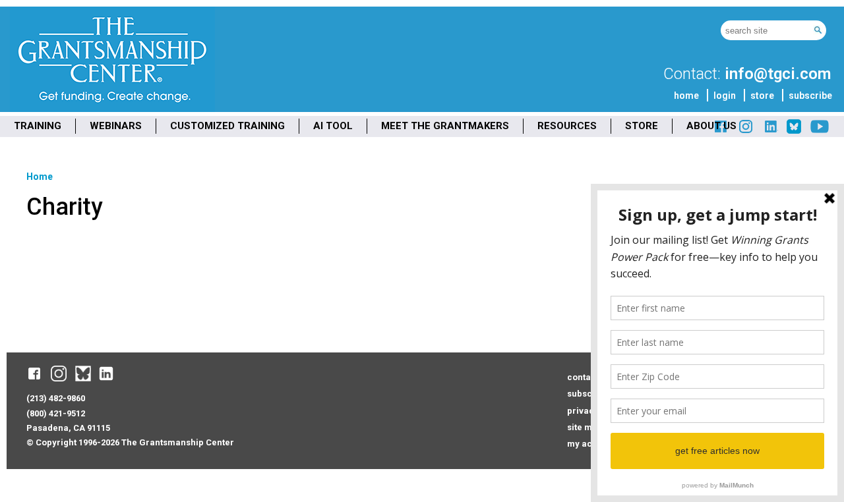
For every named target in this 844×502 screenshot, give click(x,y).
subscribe (810, 95)
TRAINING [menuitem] (37, 126)
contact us (589, 377)
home (686, 95)
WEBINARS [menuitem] (116, 126)
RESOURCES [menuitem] (567, 126)
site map (585, 427)
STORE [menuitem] (641, 126)
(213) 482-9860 (55, 398)
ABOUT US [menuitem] (711, 126)
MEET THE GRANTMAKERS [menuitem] (445, 126)
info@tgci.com (778, 74)
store (762, 95)
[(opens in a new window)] (770, 131)
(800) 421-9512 (55, 413)
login (724, 95)
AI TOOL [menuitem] (333, 126)
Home (39, 176)
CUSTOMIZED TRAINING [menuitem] (227, 126)
